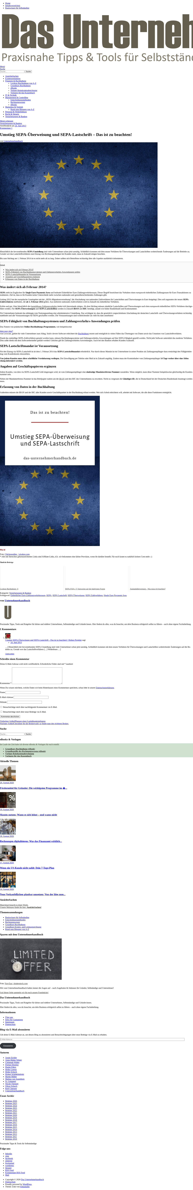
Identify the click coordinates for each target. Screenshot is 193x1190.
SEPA (48, 595)
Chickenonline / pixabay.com (17, 554)
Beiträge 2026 (11, 1101)
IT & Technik (11, 95)
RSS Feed (9, 1170)
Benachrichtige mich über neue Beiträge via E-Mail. (24, 712)
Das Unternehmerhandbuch (32, 1179)
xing (7, 1156)
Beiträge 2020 (11, 1115)
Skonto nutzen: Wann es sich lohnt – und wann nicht (28, 814)
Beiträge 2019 (11, 1118)
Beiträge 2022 (11, 1110)
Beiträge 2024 (11, 1106)
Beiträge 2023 (11, 1108)
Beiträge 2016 (11, 1125)
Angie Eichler (11, 1058)
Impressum (9, 1022)
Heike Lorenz (11, 1069)
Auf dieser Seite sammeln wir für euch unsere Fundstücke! (24, 992)
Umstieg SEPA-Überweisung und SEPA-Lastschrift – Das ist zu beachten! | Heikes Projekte (43, 640)
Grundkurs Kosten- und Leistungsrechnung (23, 927)
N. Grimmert (10, 1081)
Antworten (9, 654)
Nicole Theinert (11, 1084)
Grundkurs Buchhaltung (21, 86)
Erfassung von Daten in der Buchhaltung (22, 279)
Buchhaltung (83, 333)
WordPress (27, 1184)
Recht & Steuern (12, 114)
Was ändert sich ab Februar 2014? (19, 270)
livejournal (9, 1163)
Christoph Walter (12, 1062)
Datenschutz (10, 1024)
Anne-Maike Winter (13, 1060)
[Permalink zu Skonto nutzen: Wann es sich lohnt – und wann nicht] (8, 807)
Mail (7, 1175)
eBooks (14, 88)
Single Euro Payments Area (115, 595)
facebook (9, 1158)
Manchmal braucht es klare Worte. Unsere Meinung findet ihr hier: (20, 906)
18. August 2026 (7, 836)
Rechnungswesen (18, 102)
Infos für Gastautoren (14, 1020)
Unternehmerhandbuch (13, 141)
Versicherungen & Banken (16, 116)
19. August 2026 (7, 809)
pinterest (8, 1161)
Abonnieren (8, 1046)
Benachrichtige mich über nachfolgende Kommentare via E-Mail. (30, 707)
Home (7, 3)
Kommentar (5, 683)
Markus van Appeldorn (14, 1079)
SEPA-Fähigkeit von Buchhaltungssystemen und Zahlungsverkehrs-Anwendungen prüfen (42, 272)
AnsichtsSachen (12, 76)
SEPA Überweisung (76, 595)
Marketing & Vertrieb (14, 107)
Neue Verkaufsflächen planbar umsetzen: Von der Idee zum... (33, 894)
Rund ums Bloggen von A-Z (22, 109)
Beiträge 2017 (11, 1122)
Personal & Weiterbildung (16, 112)
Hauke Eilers (10, 1067)
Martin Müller (11, 1077)
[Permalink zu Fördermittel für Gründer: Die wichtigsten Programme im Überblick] (8, 780)
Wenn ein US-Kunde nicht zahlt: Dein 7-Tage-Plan (27, 867)
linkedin (8, 1154)
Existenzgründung (12, 78)
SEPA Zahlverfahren (94, 595)
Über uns (9, 1017)
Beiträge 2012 (11, 1134)
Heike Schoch (11, 1072)
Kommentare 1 (6, 128)
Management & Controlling (16, 97)
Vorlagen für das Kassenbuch (23, 93)
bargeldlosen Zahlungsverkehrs (44, 306)
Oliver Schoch (11, 1086)
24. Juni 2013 (20, 126)
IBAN (61, 379)
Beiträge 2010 (11, 1139)
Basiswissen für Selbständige (17, 8)
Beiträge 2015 (11, 1127)
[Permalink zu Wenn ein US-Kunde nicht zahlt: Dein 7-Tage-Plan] (8, 860)
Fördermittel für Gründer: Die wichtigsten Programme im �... (33, 788)
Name (2, 692)
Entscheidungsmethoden (21, 100)
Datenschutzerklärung (105, 688)
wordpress (9, 1165)
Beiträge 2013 (11, 1132)
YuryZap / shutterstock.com (16, 983)
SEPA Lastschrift (60, 595)
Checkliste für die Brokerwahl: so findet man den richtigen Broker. (34, 723)
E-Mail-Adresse (6, 697)
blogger (8, 1168)
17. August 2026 (7, 863)
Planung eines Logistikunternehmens (22, 721)
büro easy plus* (6, 331)
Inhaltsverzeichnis (12, 5)
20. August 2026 (7, 783)
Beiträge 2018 (11, 1120)
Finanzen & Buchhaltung (15, 81)
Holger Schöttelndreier (14, 1074)
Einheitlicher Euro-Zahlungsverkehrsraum (28, 595)
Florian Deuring (12, 1065)
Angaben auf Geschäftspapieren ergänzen (22, 277)
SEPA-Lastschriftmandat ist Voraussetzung (23, 274)
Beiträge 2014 (11, 1129)
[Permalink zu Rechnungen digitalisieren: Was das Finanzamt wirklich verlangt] (8, 834)
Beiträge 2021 (11, 1113)
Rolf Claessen (11, 1088)
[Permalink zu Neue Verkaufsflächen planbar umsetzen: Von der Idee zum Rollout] (8, 887)
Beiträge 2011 (11, 1137)
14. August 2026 (7, 889)
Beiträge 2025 (11, 1103)
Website (3, 702)
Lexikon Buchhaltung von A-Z (23, 83)
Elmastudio (25, 1187)
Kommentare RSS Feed (15, 1173)
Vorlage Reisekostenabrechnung (24, 90)
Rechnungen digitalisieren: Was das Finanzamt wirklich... (31, 841)
